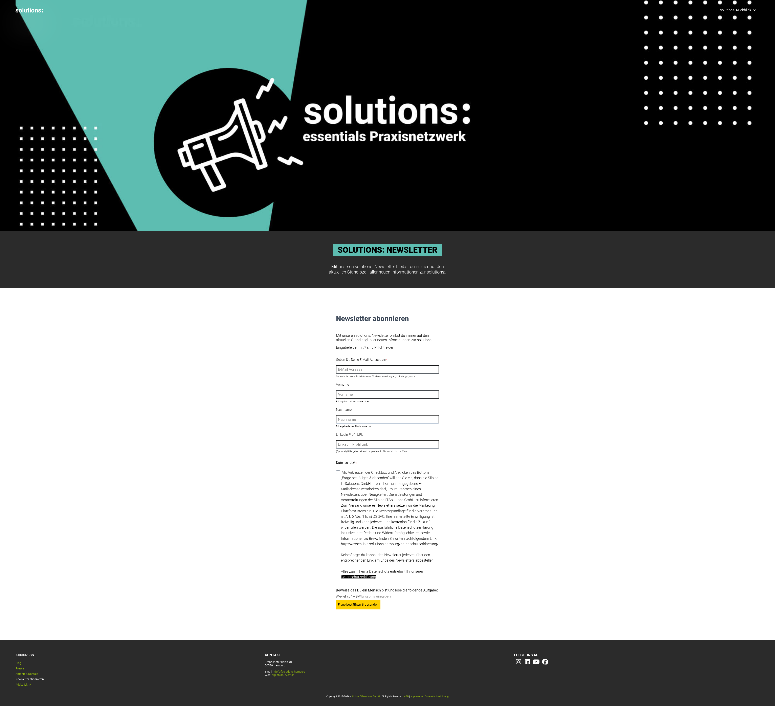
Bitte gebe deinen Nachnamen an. (354, 426)
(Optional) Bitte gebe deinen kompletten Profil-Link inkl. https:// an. (371, 451)
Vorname (342, 384)
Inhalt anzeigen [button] (15, 22)
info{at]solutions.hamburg (289, 671)
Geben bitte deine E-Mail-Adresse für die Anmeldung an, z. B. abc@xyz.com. (376, 376)
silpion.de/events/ (283, 675)
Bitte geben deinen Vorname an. (353, 401)
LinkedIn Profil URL (349, 435)
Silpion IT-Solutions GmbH (365, 696)
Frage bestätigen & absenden (358, 604)
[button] (29, 10)
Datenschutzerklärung (358, 577)
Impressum (417, 696)
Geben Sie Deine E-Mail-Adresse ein (361, 360)
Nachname (344, 409)
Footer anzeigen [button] (16, 33)
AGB (406, 696)
